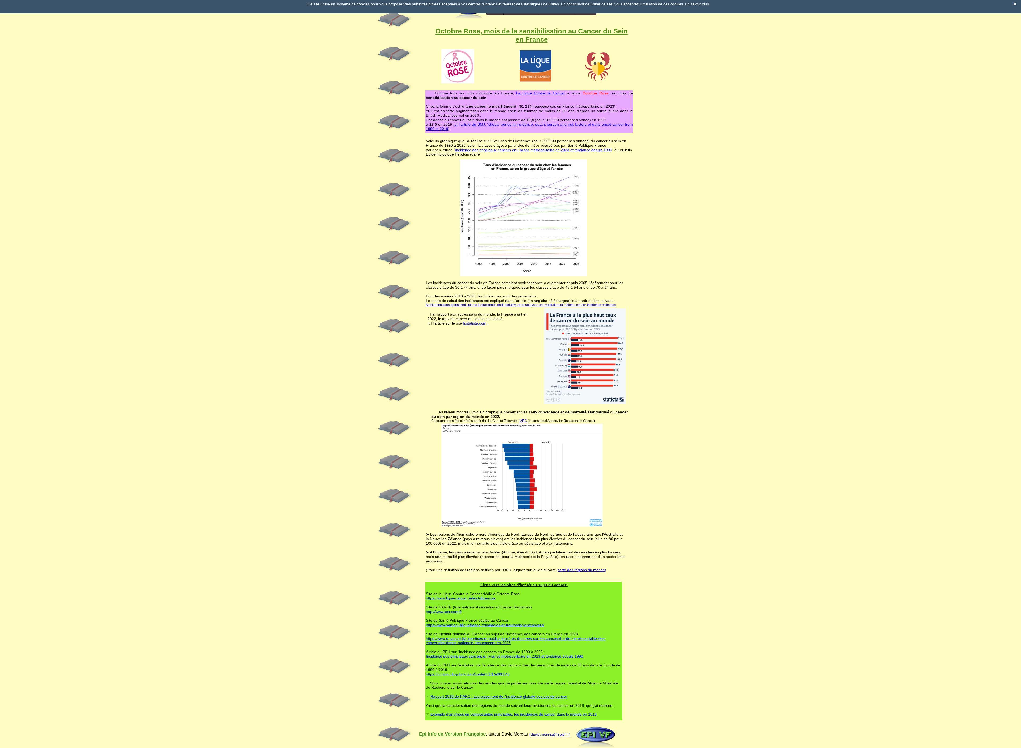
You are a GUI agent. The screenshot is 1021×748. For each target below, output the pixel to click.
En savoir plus (697, 4)
